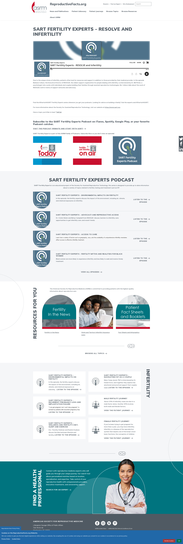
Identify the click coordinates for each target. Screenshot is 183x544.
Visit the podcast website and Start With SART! (58, 129)
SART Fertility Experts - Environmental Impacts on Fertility (87, 195)
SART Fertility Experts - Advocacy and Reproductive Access (87, 215)
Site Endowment (128, 4)
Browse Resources (129, 11)
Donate (105, 4)
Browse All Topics (94, 353)
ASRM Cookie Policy (100, 528)
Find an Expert (116, 4)
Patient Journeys (96, 11)
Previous (129, 346)
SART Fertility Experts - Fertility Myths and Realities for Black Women (89, 255)
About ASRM (55, 17)
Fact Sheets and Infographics (128, 332)
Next (133, 346)
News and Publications (59, 11)
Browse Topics (112, 11)
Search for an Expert (57, 490)
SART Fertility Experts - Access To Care (76, 234)
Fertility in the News (52, 332)
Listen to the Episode (140, 200)
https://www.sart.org (112, 107)
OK (179, 541)
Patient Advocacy (79, 11)
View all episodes (90, 272)
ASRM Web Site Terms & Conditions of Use (120, 528)
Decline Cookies (169, 541)
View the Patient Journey (117, 410)
